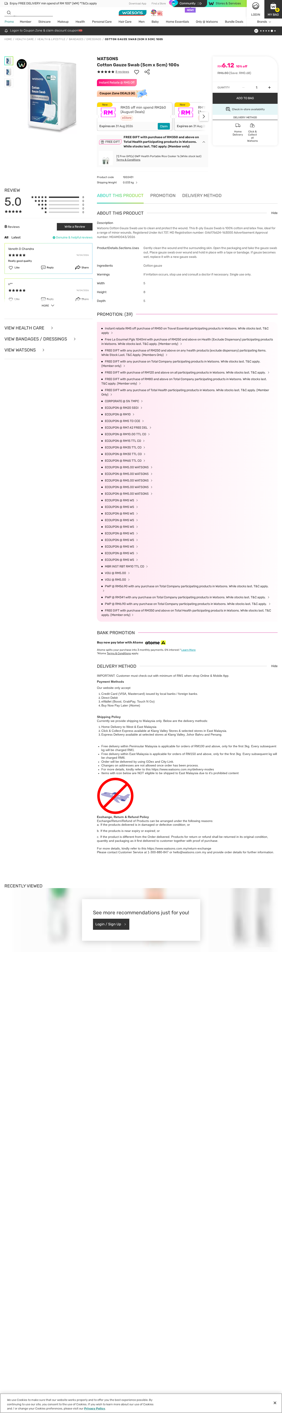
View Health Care (24, 328)
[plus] (269, 87)
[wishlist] (136, 72)
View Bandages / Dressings (36, 339)
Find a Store (159, 3)
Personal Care (102, 22)
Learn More (188, 649)
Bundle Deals (234, 22)
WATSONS (107, 58)
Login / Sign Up (108, 924)
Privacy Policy (94, 1408)
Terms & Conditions (128, 159)
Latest (15, 237)
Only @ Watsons (207, 22)
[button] (273, 9)
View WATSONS (20, 350)
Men (142, 22)
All (6, 237)
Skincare (44, 22)
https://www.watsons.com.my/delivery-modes (183, 769)
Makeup (63, 22)
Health (80, 22)
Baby (155, 22)
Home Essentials (177, 22)
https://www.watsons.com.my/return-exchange (179, 848)
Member (25, 22)
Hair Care (125, 22)
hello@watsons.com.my (189, 852)
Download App (137, 3)
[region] (141, 1403)
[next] (203, 116)
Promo (9, 22)
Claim (164, 126)
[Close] (275, 1403)
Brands (262, 22)
